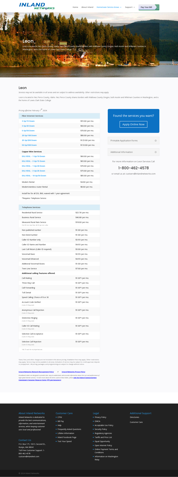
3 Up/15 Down (28, 121)
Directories (134, 417)
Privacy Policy (100, 417)
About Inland (87, 7)
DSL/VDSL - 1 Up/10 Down (33, 156)
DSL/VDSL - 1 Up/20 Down (33, 166)
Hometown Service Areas (108, 7)
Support (129, 7)
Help (59, 425)
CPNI (60, 417)
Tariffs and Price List (103, 437)
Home (75, 7)
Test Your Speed (65, 441)
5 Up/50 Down (28, 130)
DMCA (97, 421)
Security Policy (101, 429)
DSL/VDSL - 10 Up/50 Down (34, 175)
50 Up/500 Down (29, 145)
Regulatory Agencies (103, 433)
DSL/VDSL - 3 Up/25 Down (33, 171)
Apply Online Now (133, 124)
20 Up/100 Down (29, 135)
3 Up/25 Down (28, 126)
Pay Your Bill (146, 7)
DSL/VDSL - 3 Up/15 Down (33, 161)
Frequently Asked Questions (69, 429)
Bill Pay (61, 421)
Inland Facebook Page (67, 437)
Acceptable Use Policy (104, 425)
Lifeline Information (66, 433)
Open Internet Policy (103, 445)
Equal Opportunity (102, 441)
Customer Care (136, 422)
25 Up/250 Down (29, 140)
